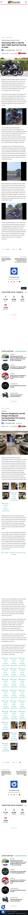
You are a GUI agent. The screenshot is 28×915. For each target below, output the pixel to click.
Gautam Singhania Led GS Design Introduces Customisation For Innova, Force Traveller (20, 260)
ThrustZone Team (10, 50)
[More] (20, 249)
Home (3, 37)
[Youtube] (19, 281)
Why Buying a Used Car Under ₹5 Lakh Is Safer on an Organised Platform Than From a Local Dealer (18, 358)
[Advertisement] (14, 20)
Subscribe (5, 304)
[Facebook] (8, 281)
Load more (13, 401)
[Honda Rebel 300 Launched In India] (5, 385)
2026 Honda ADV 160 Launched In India (16, 395)
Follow (14, 296)
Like (6, 296)
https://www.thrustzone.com (14, 279)
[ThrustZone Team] (3, 50)
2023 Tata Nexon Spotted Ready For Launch (6, 259)
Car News (12, 354)
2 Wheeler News (8, 37)
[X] (16, 281)
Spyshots (17, 40)
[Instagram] (11, 281)
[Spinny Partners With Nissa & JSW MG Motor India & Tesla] (5, 376)
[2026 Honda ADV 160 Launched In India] (5, 395)
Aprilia (12, 40)
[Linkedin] (14, 281)
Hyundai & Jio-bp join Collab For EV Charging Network (18, 367)
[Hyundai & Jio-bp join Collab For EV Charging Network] (5, 367)
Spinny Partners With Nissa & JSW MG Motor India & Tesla (18, 377)
